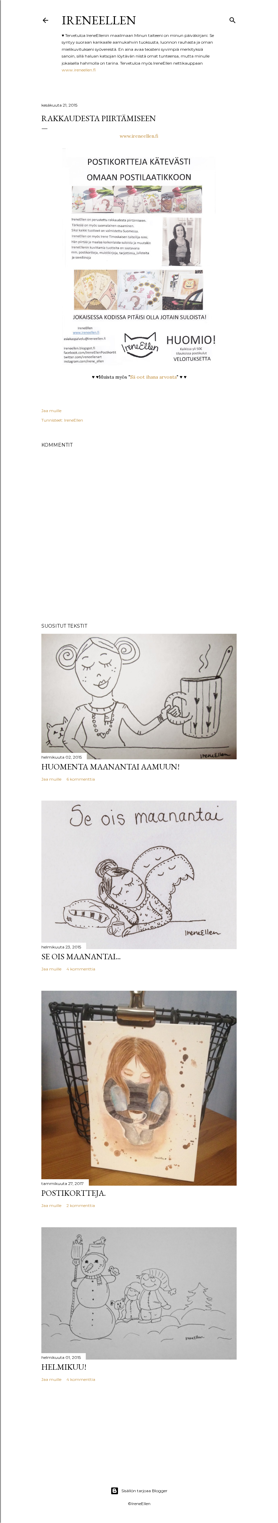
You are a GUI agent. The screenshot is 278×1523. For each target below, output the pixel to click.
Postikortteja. (73, 1193)
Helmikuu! (63, 1367)
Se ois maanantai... (81, 956)
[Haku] (233, 18)
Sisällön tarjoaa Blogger (144, 1490)
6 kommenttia (80, 779)
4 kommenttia (80, 968)
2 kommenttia (80, 1205)
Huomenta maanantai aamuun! (110, 766)
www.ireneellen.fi (79, 69)
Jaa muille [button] (51, 410)
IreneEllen (99, 20)
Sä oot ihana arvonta (153, 377)
